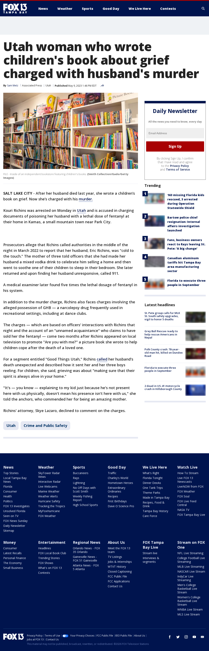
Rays (76, 478)
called (102, 359)
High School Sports (85, 505)
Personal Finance (14, 558)
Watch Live (187, 467)
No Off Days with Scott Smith (84, 489)
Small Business (13, 568)
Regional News (86, 542)
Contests (44, 573)
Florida (7, 486)
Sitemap (8, 531)
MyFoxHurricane (49, 511)
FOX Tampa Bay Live (191, 515)
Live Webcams (47, 486)
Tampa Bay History (155, 511)
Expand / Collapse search (203, 8)
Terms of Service (178, 169)
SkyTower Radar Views (49, 475)
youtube (194, 637)
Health (7, 496)
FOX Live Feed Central (186, 503)
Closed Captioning (120, 571)
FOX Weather (47, 516)
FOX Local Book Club (52, 553)
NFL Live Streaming (190, 553)
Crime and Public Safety (45, 425)
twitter (178, 637)
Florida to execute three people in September (160, 369)
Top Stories (11, 473)
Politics (8, 501)
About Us (116, 542)
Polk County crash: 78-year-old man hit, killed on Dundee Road (164, 352)
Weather (46, 467)
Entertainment (52, 542)
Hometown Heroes (120, 483)
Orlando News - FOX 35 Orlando (86, 550)
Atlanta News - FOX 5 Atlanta (86, 567)
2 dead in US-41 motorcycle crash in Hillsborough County (163, 387)
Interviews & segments (151, 560)
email (202, 637)
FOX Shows (45, 563)
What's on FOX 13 (50, 568)
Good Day (117, 467)
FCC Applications (119, 581)
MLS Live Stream (188, 614)
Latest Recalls (12, 553)
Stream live (150, 553)
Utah (48, 85)
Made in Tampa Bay (156, 497)
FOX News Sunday (15, 521)
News (8, 467)
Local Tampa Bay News (15, 480)
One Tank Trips (153, 488)
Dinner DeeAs (152, 483)
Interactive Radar (49, 482)
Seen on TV (10, 516)
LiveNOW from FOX (190, 486)
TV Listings (115, 557)
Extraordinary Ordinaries (116, 489)
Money (9, 542)
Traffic (112, 473)
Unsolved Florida (14, 511)
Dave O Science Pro (121, 506)
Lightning (79, 483)
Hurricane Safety (49, 501)
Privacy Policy (179, 166)
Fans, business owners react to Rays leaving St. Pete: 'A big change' (186, 244)
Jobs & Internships (120, 562)
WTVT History (117, 566)
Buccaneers (80, 473)
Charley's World (118, 478)
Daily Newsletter (14, 526)
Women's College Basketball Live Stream (188, 600)
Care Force (150, 516)
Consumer (10, 491)
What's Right (151, 473)
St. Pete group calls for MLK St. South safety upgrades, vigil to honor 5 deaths (162, 316)
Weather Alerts (48, 496)
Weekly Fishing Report (82, 498)
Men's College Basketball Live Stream (187, 588)
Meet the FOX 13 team (119, 550)
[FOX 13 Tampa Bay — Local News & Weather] (16, 8)
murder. (86, 199)
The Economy (12, 563)
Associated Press (32, 85)
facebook (170, 637)
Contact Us (115, 586)
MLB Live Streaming (190, 566)
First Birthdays (117, 501)
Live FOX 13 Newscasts (185, 480)
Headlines (44, 548)
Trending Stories (49, 558)
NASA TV (183, 510)
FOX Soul (183, 496)
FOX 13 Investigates (16, 506)
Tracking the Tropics (51, 506)
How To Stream (187, 473)
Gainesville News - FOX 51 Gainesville (85, 558)
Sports (79, 467)
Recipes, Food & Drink (154, 504)
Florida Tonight (153, 478)
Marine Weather (48, 491)
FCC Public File (117, 576)
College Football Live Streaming (191, 560)
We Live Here (155, 467)
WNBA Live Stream (190, 609)
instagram (186, 637)
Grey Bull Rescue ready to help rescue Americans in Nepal (161, 334)
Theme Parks (151, 493)
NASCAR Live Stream (191, 571)
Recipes (113, 496)
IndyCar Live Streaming (185, 578)
